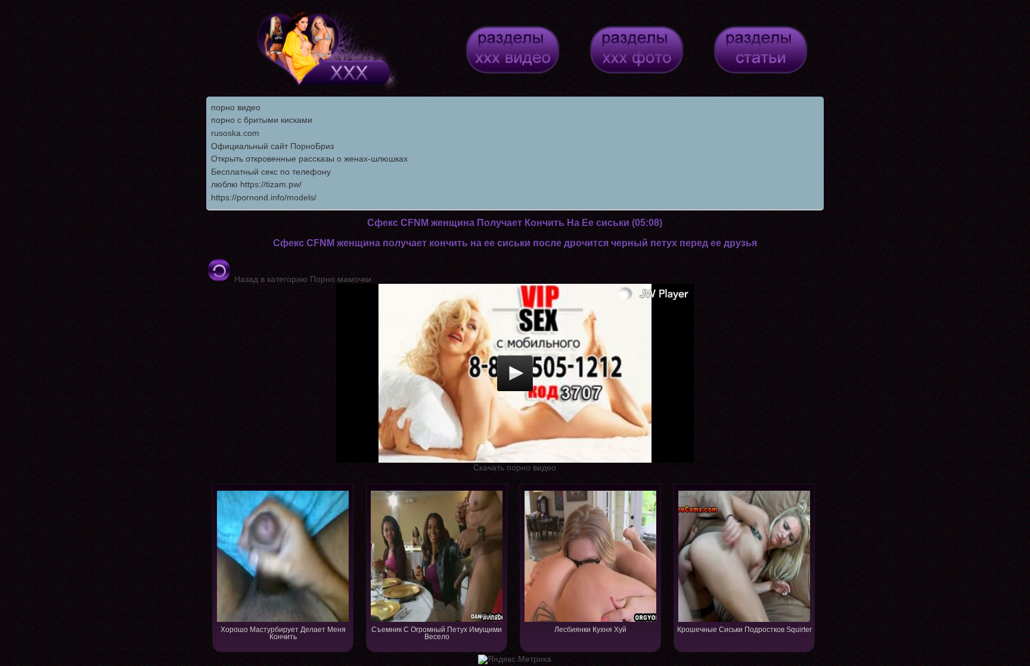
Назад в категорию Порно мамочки (301, 279)
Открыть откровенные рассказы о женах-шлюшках (309, 158)
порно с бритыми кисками (261, 120)
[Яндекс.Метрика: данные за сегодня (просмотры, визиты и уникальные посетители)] (514, 659)
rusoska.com (235, 133)
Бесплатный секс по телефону (271, 171)
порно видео (235, 107)
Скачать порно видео (514, 467)
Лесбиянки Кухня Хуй (590, 629)
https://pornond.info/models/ (264, 197)
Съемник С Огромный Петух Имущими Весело (436, 633)
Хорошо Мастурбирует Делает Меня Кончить (283, 633)
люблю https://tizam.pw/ (256, 184)
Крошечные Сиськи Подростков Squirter (744, 629)
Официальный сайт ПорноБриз (272, 146)
